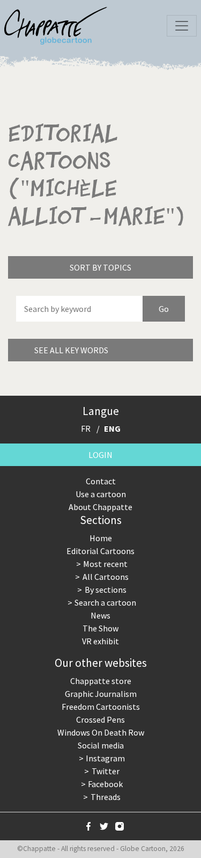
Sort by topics (100, 267)
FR (86, 428)
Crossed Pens (100, 719)
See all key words (71, 350)
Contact (101, 481)
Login (100, 454)
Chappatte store (100, 680)
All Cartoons (106, 576)
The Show (100, 628)
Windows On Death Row (100, 732)
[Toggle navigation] (182, 26)
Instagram (105, 758)
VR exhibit (100, 641)
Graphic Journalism (101, 693)
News (100, 615)
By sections (105, 589)
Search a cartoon (105, 602)
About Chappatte (100, 506)
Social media (101, 745)
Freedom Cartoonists (101, 706)
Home (101, 538)
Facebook (105, 784)
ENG (112, 428)
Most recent (105, 563)
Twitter (106, 771)
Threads (106, 796)
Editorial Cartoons (100, 551)
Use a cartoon (101, 494)
